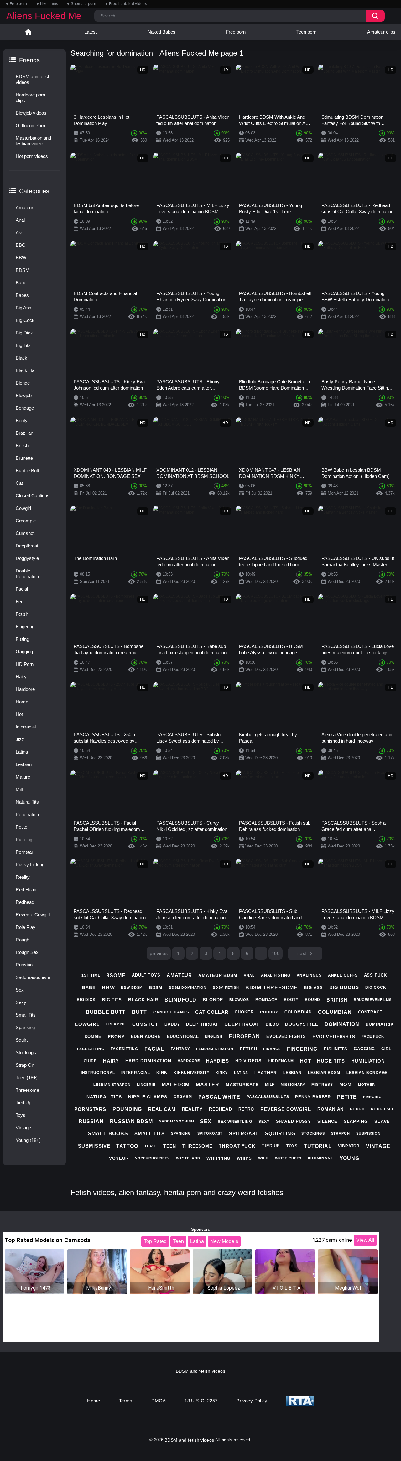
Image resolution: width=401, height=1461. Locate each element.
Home (28, 32)
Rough (22, 939)
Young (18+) (28, 1140)
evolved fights (286, 1036)
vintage (378, 1146)
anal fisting (275, 975)
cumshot (145, 1024)
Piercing (24, 839)
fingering (302, 1049)
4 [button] (219, 953)
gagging (364, 1048)
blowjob (239, 1000)
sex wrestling (235, 1121)
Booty (22, 420)
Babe (21, 282)
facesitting (124, 1049)
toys (292, 1146)
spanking (181, 1133)
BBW (21, 257)
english (213, 1036)
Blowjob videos (31, 113)
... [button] (261, 953)
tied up (271, 1145)
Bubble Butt (27, 470)
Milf (19, 789)
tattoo (127, 1146)
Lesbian (24, 764)
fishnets (335, 1048)
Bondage (25, 408)
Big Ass (23, 307)
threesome (197, 1145)
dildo (272, 1024)
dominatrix (380, 1024)
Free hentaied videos (128, 4)
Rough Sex (27, 952)
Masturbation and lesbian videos (33, 140)
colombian (298, 1012)
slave (382, 1121)
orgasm (183, 1097)
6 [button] (247, 953)
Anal (20, 220)
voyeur (119, 1158)
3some (116, 975)
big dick (86, 999)
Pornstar (24, 852)
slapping (356, 1121)
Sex (20, 989)
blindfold (180, 999)
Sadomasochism (33, 977)
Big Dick (24, 332)
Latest (90, 31)
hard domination (148, 1060)
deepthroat (241, 1024)
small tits (149, 1133)
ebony (116, 1036)
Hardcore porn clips (30, 97)
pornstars (90, 1109)
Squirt (22, 1040)
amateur (179, 975)
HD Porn (25, 664)
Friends (29, 60)
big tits (112, 999)
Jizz (20, 739)
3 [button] (206, 953)
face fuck (373, 1036)
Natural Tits (27, 802)
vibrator (349, 1146)
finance (271, 1049)
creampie (116, 1024)
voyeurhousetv (152, 1158)
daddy (172, 1024)
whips (244, 1158)
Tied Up (23, 1102)
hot (305, 1061)
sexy (264, 1121)
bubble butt (106, 1012)
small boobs (108, 1133)
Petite (21, 827)
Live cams (49, 4)
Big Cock (25, 320)
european (244, 1036)
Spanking (25, 1027)
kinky (222, 1073)
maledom (176, 1084)
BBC (20, 245)
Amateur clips (381, 31)
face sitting (90, 1049)
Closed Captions (32, 495)
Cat (19, 483)
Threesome (27, 1090)
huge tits (331, 1061)
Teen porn (306, 31)
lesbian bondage (367, 1072)
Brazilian (24, 433)
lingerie (146, 1084)
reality (192, 1108)
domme (93, 1036)
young (350, 1158)
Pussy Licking (30, 864)
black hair (143, 999)
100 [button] (275, 953)
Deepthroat (27, 545)
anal (249, 975)
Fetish (22, 614)
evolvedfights (334, 1036)
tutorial (318, 1146)
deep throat (202, 1024)
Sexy (21, 1002)
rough (357, 1109)
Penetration (27, 814)
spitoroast (210, 1133)
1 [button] (178, 953)
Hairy (21, 676)
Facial (22, 589)
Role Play (25, 927)
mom (345, 1084)
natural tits (104, 1096)
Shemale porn (83, 4)
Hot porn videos (32, 156)
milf (270, 1084)
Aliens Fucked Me (43, 16)
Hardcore (25, 689)
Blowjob (24, 395)
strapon (340, 1133)
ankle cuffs (343, 975)
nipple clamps (147, 1096)
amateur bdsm (217, 975)
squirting (280, 1133)
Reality (23, 877)
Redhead (25, 902)
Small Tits (26, 1015)
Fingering (25, 626)
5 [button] (233, 953)
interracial (135, 1072)
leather (265, 1072)
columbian (335, 1012)
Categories (34, 191)
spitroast (243, 1133)
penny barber (313, 1097)
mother (366, 1084)
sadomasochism (176, 1121)
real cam (161, 1109)
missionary (293, 1084)
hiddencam (281, 1061)
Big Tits (23, 345)
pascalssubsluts (268, 1097)
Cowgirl (23, 508)
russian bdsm (131, 1121)
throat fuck (237, 1145)
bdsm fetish (226, 987)
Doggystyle (27, 558)
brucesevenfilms (373, 1000)
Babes (22, 295)
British (22, 445)
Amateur (24, 207)
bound (312, 999)
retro (246, 1109)
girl (386, 1049)
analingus (309, 975)
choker (244, 1012)
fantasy (180, 1049)
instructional (98, 1072)
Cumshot (25, 533)
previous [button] (159, 953)
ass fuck (375, 975)
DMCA (158, 1400)
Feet (20, 601)
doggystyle (301, 1024)
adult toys (146, 975)
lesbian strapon (112, 1084)
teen (169, 1145)
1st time (90, 975)
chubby (269, 1012)
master (207, 1084)
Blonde (23, 383)
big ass (313, 987)
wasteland (188, 1158)
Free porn (18, 4)
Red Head (26, 889)
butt (139, 1012)
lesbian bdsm (324, 1072)
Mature (23, 777)
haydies (217, 1061)
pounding (127, 1109)
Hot (19, 714)
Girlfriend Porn (30, 125)
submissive (94, 1145)
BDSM (22, 270)
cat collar (211, 1012)
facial (154, 1049)
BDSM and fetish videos (33, 79)
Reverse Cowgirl (33, 914)
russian (91, 1121)
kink (161, 1072)
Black (21, 357)
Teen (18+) (27, 1077)
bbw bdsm (131, 987)
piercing (372, 1097)
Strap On (25, 1065)
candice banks (171, 1012)
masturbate (242, 1084)
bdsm (156, 987)
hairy (111, 1061)
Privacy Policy (251, 1400)
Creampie (26, 520)
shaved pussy (293, 1121)
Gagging (24, 651)
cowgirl (87, 1024)
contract (370, 1012)
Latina (22, 751)
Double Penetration (27, 573)
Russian (24, 964)
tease (150, 1146)
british (336, 999)
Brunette (24, 458)
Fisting (22, 639)
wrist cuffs (288, 1158)
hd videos (248, 1060)
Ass (20, 232)
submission (368, 1133)
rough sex (382, 1109)
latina (241, 1073)
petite (347, 1097)
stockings (313, 1133)
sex (205, 1121)
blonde (213, 999)
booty (291, 999)
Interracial (26, 726)
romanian (330, 1108)
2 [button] (192, 953)
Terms (126, 1400)
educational (183, 1036)
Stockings (26, 1052)
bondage (266, 999)
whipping (218, 1158)
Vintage (23, 1127)
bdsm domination (187, 987)
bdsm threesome (271, 987)
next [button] (301, 953)
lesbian (292, 1072)
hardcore (189, 1061)
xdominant (320, 1158)
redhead (220, 1108)
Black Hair (26, 370)
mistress (322, 1084)
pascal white (219, 1097)
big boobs (344, 987)
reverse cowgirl (285, 1109)
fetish (248, 1048)
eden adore (146, 1036)
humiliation (368, 1061)
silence (327, 1121)
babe (89, 987)
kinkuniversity (192, 1072)
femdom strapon (214, 1049)
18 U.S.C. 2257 (201, 1400)
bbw (108, 987)
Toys (20, 1115)
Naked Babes (161, 31)
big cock (375, 987)
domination (342, 1024)
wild (263, 1158)
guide (90, 1061)
